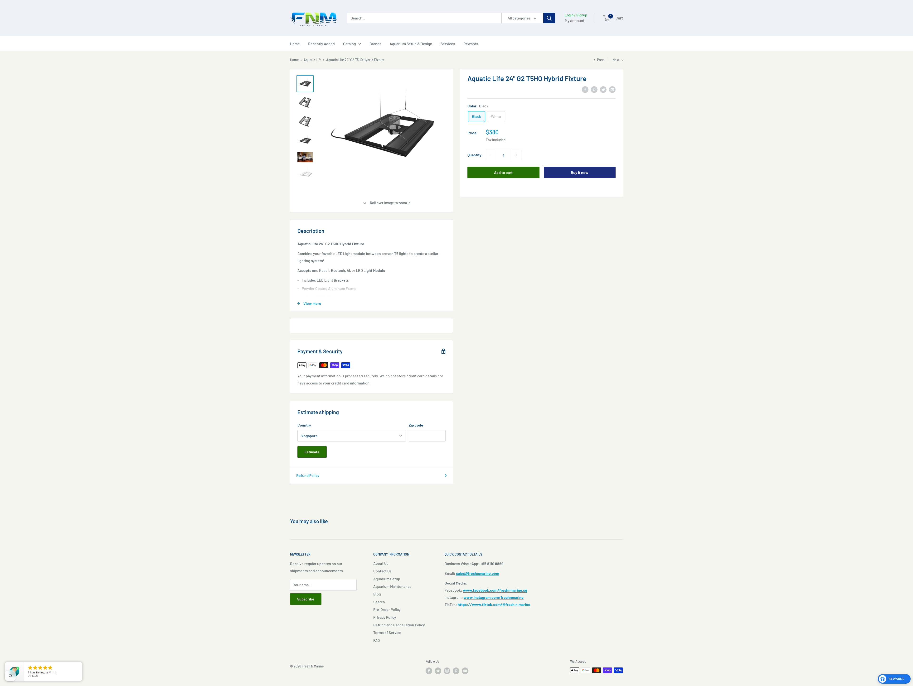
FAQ (376, 640)
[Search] (549, 18)
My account (574, 20)
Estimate (312, 452)
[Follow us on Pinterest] (456, 670)
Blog (377, 594)
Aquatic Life (312, 60)
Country (304, 425)
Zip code (416, 425)
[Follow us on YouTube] (465, 670)
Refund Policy (307, 475)
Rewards (470, 43)
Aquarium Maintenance (392, 586)
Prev (600, 60)
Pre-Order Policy (387, 609)
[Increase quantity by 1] (516, 155)
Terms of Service (387, 632)
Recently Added (321, 43)
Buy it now (579, 172)
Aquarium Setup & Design (411, 43)
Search (379, 602)
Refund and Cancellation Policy (399, 625)
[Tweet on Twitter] (603, 89)
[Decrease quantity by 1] (491, 155)
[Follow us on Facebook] (429, 670)
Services (448, 43)
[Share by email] (612, 89)
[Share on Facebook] (585, 89)
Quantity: (475, 155)
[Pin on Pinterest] (594, 89)
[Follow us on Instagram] (447, 670)
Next (615, 60)
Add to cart (503, 172)
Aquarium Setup (386, 578)
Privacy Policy (384, 617)
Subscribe (305, 599)
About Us (381, 563)
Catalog (349, 43)
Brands (375, 43)
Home (295, 43)
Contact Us (382, 571)
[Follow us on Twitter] (438, 670)
